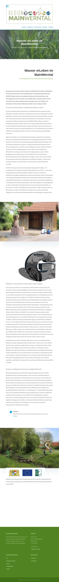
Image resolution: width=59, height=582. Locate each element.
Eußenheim (30, 27)
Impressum (33, 558)
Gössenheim (38, 27)
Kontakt (8, 569)
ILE (7, 558)
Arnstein (24, 27)
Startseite (14, 47)
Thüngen (51, 27)
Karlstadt (44, 27)
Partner (7, 563)
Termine (15, 416)
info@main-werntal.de (35, 549)
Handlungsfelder (23, 47)
